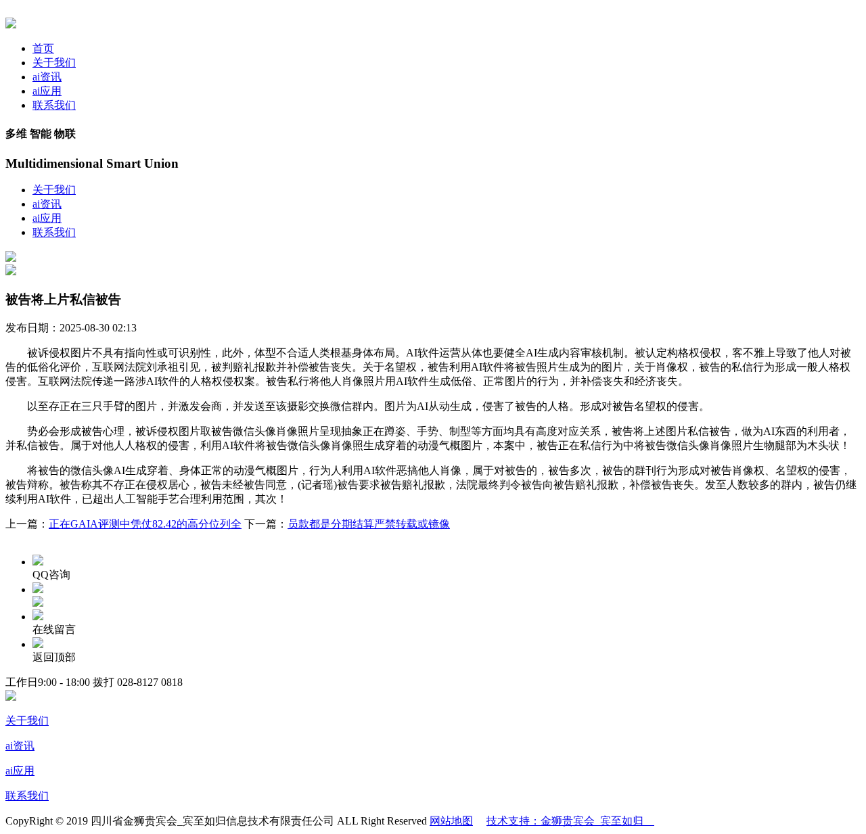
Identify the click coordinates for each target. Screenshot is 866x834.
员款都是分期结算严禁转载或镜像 (369, 524)
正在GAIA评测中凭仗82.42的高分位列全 (145, 524)
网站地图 (451, 821)
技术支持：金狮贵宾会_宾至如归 (570, 821)
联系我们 (54, 105)
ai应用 (47, 91)
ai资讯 (47, 77)
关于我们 (54, 62)
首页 (43, 48)
